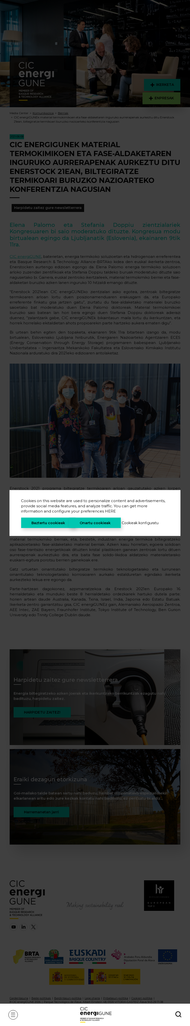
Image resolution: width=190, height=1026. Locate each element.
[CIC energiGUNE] (96, 1014)
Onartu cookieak (95, 523)
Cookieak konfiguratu (140, 523)
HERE (110, 511)
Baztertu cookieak (48, 523)
